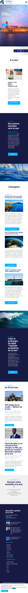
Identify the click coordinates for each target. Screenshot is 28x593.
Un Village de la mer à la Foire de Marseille (15, 538)
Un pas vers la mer (12, 131)
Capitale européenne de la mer (11, 440)
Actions (6, 402)
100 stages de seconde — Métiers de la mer (13, 407)
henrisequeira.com (18, 584)
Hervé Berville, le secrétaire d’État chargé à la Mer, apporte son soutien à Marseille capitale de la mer (14, 449)
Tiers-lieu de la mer (14, 441)
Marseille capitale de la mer (8, 582)
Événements (7, 441)
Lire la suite (9, 425)
